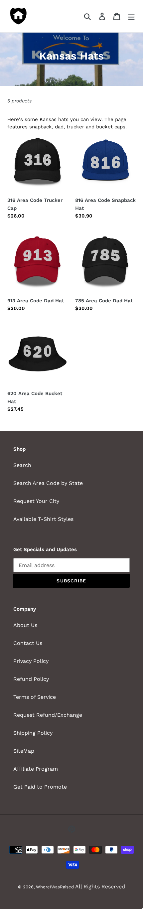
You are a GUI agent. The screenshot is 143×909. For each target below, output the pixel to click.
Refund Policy (31, 679)
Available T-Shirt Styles (43, 519)
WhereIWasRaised (55, 886)
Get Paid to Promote (40, 787)
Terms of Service (34, 697)
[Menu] (131, 16)
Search (22, 465)
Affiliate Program (35, 769)
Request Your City (36, 501)
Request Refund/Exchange (47, 715)
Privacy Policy (31, 661)
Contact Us (27, 643)
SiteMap (23, 751)
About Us (25, 625)
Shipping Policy (33, 733)
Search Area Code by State (48, 483)
